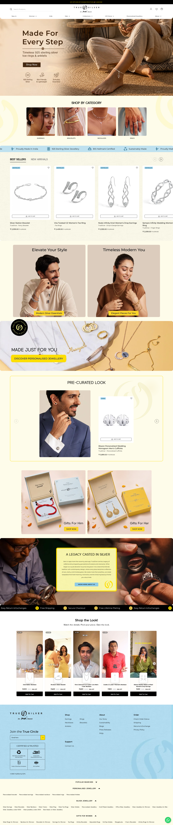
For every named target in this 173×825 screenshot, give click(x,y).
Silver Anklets (75, 807)
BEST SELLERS (18, 159)
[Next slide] (157, 421)
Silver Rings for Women (10, 822)
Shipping (137, 723)
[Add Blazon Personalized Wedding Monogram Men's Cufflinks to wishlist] (131, 398)
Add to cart (29, 694)
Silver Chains (43, 807)
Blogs (101, 726)
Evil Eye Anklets (108, 822)
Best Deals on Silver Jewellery (53, 810)
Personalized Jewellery (89, 807)
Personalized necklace (43, 794)
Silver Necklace (31, 807)
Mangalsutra (119, 822)
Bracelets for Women (43, 822)
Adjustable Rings (95, 822)
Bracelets (83, 723)
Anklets (68, 726)
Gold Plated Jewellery (106, 807)
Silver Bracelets (19, 807)
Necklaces (69, 723)
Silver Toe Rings (64, 807)
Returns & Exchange (142, 726)
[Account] (151, 9)
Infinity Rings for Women (146, 822)
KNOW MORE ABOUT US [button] (86, 584)
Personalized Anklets (73, 794)
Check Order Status (141, 719)
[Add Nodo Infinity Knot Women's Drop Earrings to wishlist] (137, 168)
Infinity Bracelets (82, 822)
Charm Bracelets (130, 822)
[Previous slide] (16, 421)
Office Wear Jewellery (123, 807)
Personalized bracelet (10, 794)
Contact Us (69, 746)
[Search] (11, 9)
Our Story (103, 719)
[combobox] (31, 9)
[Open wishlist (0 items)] (156, 9)
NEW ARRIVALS (39, 159)
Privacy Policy (139, 730)
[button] (155, 91)
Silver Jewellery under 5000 (12, 810)
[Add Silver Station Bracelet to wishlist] (49, 168)
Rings (82, 719)
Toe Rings (71, 822)
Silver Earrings (7, 807)
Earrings (68, 719)
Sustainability (104, 723)
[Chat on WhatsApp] (168, 820)
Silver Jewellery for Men (159, 807)
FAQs (101, 733)
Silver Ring (53, 807)
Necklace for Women (27, 822)
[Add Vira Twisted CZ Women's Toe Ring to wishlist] (93, 168)
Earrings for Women (59, 822)
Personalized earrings (26, 794)
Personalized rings (58, 794)
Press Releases (105, 730)
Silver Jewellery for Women (141, 807)
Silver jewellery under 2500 (32, 810)
